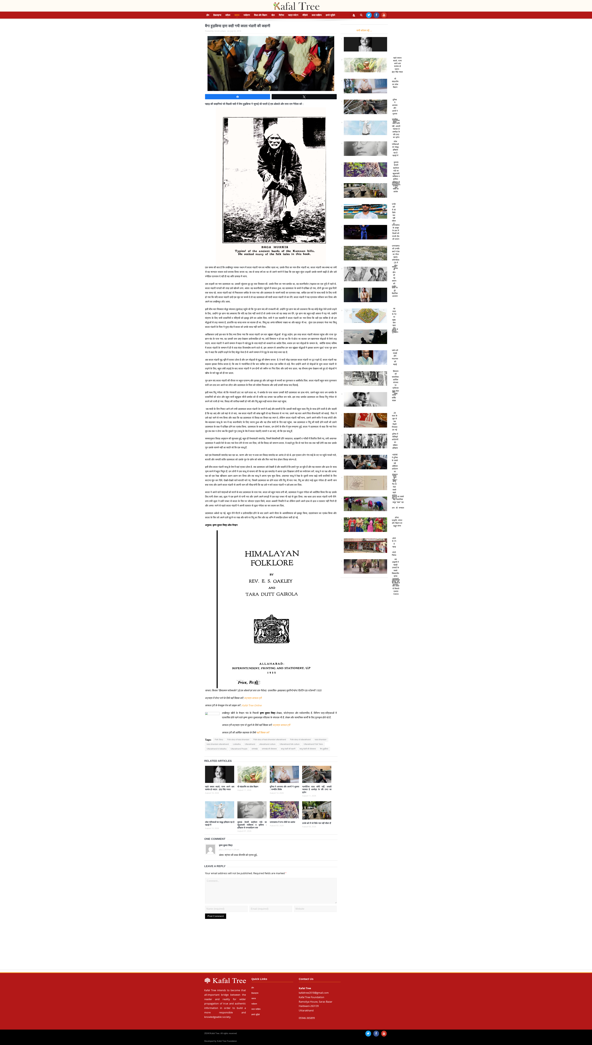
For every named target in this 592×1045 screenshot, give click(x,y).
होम (207, 15)
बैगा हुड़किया (324, 749)
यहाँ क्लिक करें (262, 732)
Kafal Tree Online (252, 705)
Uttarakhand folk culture (290, 744)
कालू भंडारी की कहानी (288, 749)
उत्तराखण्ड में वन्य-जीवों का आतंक (282, 822)
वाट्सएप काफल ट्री (253, 698)
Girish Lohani (220, 31)
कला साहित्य (317, 15)
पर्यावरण (247, 15)
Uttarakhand (250, 744)
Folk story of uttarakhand (300, 739)
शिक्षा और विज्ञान (260, 15)
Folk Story (219, 739)
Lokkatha (237, 744)
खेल (273, 15)
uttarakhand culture (267, 744)
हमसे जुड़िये (330, 15)
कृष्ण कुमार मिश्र (226, 845)
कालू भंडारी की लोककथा (308, 749)
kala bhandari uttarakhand (218, 744)
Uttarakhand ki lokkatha (216, 749)
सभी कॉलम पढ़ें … (364, 30)
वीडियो (305, 15)
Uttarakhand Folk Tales (313, 744)
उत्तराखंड (255, 749)
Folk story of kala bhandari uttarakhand (269, 739)
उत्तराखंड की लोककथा (269, 749)
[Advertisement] (296, 948)
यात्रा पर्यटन (293, 15)
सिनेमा (281, 15)
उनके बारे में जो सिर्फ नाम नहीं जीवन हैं (316, 823)
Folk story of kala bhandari (238, 739)
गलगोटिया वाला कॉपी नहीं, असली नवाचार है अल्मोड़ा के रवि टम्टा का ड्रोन (316, 789)
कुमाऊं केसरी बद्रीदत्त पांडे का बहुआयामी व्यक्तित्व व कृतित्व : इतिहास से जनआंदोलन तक (252, 825)
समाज (236, 15)
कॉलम (227, 15)
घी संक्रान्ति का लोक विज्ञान (247, 786)
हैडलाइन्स (217, 15)
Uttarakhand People (239, 749)
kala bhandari (320, 739)
